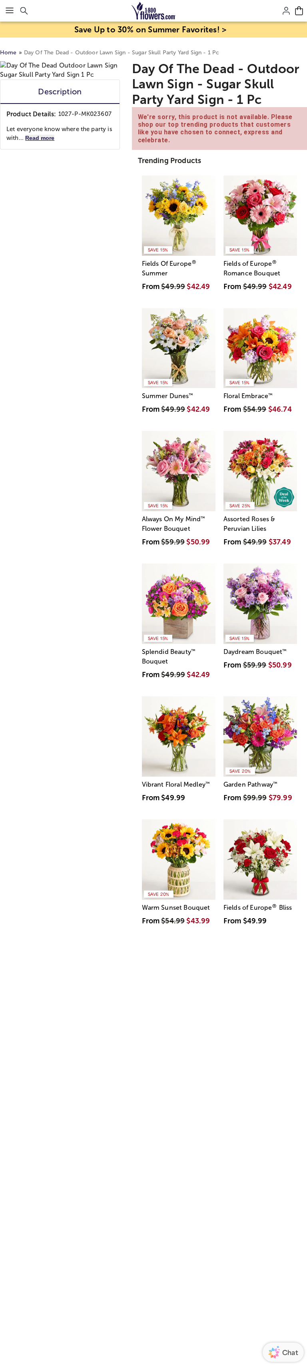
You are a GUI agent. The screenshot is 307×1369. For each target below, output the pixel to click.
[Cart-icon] (299, 11)
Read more (39, 138)
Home (8, 53)
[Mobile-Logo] (154, 11)
